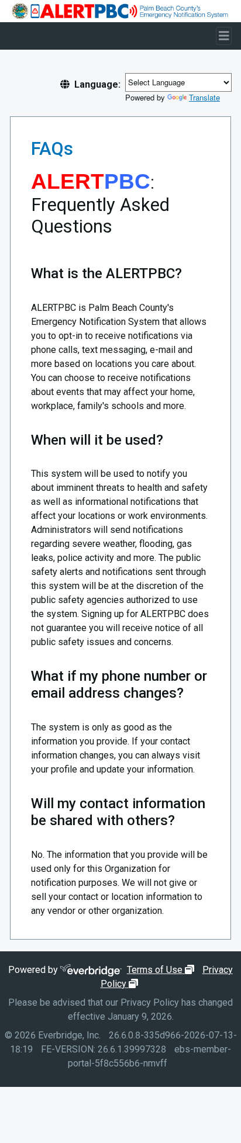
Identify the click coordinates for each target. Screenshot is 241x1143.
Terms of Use (162, 969)
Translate (204, 97)
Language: (97, 84)
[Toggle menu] (224, 36)
